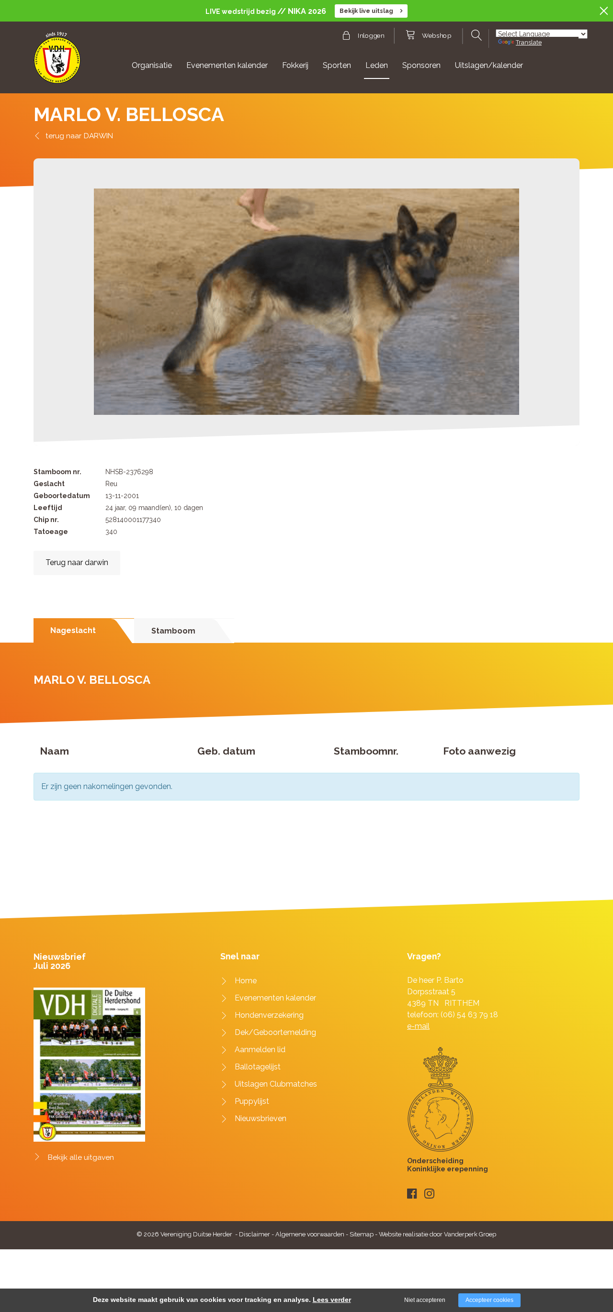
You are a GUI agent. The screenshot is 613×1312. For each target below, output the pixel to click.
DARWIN (98, 135)
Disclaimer (254, 1234)
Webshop (436, 36)
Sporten (337, 65)
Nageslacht (73, 630)
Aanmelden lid (260, 1049)
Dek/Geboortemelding (275, 1032)
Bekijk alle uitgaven (81, 1157)
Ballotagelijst (258, 1066)
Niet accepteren (424, 1300)
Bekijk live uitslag (366, 10)
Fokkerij (295, 65)
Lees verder (332, 1299)
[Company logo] (57, 62)
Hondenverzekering (269, 1015)
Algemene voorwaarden (309, 1234)
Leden (376, 65)
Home (246, 980)
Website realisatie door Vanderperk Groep (437, 1234)
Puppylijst (252, 1101)
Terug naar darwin (76, 562)
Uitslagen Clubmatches (276, 1084)
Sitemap (362, 1234)
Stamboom (173, 630)
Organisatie (152, 65)
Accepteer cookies (489, 1300)
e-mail (418, 1026)
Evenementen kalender (227, 65)
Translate (529, 42)
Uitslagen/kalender (489, 65)
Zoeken (475, 35)
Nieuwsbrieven (260, 1118)
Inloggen (371, 36)
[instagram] (429, 1194)
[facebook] (412, 1194)
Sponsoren (421, 65)
